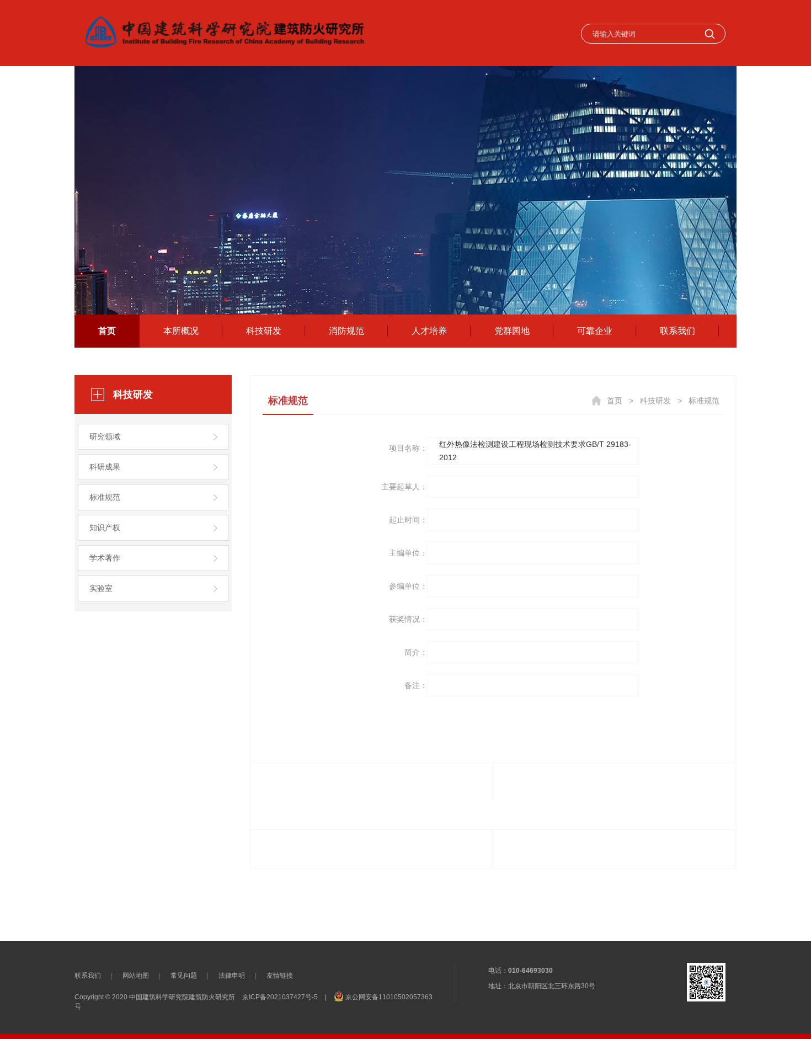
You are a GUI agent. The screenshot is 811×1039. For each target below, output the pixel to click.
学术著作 (104, 557)
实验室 (101, 588)
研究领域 (104, 436)
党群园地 (512, 330)
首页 (107, 330)
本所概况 (181, 330)
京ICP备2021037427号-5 (280, 997)
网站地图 (135, 975)
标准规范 (104, 497)
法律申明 (231, 975)
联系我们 (677, 330)
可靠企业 (594, 330)
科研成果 (104, 466)
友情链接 (279, 975)
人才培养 (429, 330)
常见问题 (183, 975)
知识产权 (104, 527)
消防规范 (346, 330)
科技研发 (263, 330)
